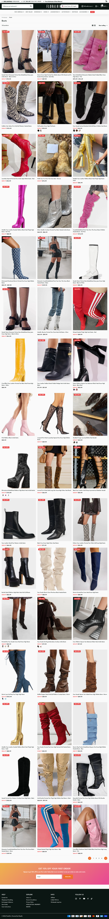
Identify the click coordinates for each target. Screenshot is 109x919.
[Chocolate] (41, 131)
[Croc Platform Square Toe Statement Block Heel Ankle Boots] (90, 618)
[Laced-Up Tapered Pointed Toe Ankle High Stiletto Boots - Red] (19, 155)
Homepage (4, 17)
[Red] (77, 390)
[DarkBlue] (3, 699)
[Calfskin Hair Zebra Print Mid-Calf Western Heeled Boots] (19, 102)
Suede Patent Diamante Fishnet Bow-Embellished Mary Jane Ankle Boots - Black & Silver (17, 76)
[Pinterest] (80, 898)
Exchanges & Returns (7, 902)
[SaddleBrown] (38, 646)
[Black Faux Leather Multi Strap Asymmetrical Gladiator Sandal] (90, 467)
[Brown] (77, 131)
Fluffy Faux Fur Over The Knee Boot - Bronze (49, 178)
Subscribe (68, 876)
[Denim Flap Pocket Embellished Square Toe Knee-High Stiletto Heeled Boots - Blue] (90, 723)
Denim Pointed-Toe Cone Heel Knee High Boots (85, 592)
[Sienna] (41, 646)
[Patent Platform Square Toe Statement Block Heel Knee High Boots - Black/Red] (90, 360)
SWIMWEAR (37, 12)
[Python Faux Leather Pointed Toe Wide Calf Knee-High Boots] (90, 519)
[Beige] (6, 646)
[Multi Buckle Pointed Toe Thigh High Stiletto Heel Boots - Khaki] (54, 774)
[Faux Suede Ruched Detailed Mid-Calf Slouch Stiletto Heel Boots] (90, 102)
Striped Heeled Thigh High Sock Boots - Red (84, 332)
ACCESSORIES (83, 12)
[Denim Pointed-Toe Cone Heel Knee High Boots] (90, 569)
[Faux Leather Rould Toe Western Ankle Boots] (19, 519)
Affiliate (53, 897)
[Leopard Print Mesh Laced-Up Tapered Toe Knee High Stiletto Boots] (54, 414)
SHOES (45, 12)
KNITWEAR (75, 12)
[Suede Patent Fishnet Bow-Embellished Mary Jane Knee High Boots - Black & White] (90, 257)
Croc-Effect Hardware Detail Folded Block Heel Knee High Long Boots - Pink (90, 850)
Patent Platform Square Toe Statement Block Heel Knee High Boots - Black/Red (89, 384)
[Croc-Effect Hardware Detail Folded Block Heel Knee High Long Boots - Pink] (90, 826)
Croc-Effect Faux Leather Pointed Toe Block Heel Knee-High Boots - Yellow (17, 384)
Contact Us (4, 897)
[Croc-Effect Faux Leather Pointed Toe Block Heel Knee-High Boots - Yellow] (19, 360)
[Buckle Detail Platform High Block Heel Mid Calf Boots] (19, 569)
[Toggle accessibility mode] (106, 1)
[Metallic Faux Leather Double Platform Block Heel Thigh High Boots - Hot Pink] (19, 206)
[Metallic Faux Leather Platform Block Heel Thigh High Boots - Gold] (90, 155)
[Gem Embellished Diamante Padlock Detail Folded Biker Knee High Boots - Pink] (90, 51)
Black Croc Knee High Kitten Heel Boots (48, 543)
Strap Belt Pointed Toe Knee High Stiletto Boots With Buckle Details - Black (89, 799)
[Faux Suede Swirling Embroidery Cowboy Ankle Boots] (54, 618)
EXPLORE (29, 894)
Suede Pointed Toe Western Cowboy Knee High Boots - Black (18, 798)
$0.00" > (104, 6)
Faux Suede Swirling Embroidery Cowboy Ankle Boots (51, 642)
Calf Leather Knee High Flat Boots (46, 126)
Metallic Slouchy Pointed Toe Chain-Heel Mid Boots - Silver (52, 332)
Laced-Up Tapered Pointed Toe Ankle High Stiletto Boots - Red (18, 178)
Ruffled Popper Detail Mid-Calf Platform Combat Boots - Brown (53, 694)
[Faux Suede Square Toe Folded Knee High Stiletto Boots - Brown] (90, 671)
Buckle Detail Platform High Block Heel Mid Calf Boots (16, 592)
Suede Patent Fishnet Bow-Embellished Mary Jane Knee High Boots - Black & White (89, 282)
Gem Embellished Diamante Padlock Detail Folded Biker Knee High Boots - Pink (89, 76)
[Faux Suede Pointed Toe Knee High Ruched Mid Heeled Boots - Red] (54, 723)
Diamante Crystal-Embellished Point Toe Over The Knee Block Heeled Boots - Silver (18, 850)
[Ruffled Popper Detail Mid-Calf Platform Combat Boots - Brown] (54, 671)
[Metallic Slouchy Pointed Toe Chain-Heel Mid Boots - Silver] (54, 308)
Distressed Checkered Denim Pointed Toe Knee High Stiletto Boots (18, 282)
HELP (3, 894)
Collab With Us (55, 900)
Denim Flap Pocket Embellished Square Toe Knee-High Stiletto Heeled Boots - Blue (89, 748)
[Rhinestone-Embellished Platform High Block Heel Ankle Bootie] (19, 467)
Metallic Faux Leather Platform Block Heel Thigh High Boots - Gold (89, 179)
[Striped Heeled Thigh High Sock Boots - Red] (90, 308)
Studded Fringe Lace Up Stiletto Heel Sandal (84, 438)
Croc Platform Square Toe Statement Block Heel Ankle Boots (89, 642)
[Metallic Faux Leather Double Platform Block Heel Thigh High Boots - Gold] (19, 723)
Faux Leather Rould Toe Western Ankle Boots (13, 543)
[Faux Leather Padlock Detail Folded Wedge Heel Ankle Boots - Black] (54, 360)
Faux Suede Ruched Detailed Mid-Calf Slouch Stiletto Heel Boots (90, 126)
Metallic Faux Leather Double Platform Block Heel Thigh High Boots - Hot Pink (18, 230)
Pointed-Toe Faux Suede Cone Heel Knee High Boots (16, 642)
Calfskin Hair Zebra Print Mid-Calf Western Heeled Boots (17, 126)
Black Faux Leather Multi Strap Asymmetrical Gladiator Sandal (89, 490)
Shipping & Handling (7, 900)
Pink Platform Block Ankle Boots (10, 438)
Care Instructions (6, 907)
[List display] (95, 25)
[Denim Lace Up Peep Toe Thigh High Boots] (19, 671)
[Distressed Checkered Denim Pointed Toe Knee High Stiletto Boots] (19, 257)
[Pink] (6, 495)
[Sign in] (96, 6)
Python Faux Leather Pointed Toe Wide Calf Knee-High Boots (89, 543)
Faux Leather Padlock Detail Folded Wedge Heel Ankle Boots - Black (53, 384)
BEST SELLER (29, 12)
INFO (52, 894)
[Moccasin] (80, 131)
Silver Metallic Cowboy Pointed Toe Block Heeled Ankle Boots (53, 230)
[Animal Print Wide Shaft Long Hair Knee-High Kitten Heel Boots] (54, 467)
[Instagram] (76, 898)
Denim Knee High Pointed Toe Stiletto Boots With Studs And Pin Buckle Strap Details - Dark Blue (54, 76)
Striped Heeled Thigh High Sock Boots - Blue (49, 849)
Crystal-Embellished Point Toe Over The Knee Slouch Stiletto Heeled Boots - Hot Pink (89, 230)
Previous (89, 858)
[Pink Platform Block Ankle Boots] (19, 414)
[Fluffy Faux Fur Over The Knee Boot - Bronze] (54, 155)
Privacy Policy (30, 902)
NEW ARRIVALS (18, 12)
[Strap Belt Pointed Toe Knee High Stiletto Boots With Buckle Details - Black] (90, 774)
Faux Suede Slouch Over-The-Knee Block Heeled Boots (51, 592)
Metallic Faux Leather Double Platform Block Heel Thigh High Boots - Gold (18, 748)
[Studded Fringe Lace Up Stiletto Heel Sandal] (90, 414)
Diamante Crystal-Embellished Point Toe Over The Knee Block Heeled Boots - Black (53, 282)
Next (105, 858)
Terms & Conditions (31, 900)
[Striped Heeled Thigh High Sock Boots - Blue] (54, 826)
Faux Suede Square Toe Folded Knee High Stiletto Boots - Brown (90, 694)
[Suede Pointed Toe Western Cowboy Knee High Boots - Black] (19, 774)
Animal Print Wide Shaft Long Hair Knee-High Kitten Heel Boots (54, 490)
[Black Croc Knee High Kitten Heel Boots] (54, 519)
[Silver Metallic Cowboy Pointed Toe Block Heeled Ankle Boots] (54, 206)
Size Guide (5, 904)
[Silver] (8, 495)
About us (28, 897)
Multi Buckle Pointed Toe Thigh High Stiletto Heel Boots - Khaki (54, 798)
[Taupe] (8, 646)
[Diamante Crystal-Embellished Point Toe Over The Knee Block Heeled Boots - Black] (54, 257)
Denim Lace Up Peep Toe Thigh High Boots (13, 694)
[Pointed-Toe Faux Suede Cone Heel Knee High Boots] (19, 618)
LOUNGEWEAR (54, 12)
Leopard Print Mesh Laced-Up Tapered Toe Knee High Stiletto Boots (53, 438)
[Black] (38, 131)
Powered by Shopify (17, 916)
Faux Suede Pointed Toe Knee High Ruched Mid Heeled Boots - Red (54, 748)
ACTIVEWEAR (65, 12)
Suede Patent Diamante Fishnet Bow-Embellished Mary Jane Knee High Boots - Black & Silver (17, 333)
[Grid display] (92, 25)
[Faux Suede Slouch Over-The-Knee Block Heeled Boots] (54, 569)
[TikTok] (91, 898)
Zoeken (31, 6)
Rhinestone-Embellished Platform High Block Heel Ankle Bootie (18, 490)
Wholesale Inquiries (56, 902)
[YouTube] (84, 898)
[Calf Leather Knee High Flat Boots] (54, 102)
